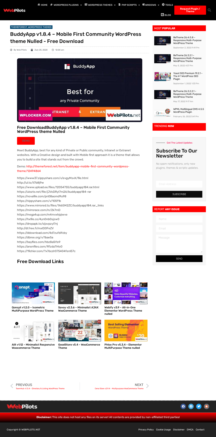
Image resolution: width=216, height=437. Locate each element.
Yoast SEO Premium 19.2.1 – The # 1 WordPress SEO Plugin (187, 76)
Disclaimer (178, 429)
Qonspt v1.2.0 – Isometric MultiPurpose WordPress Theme (32, 309)
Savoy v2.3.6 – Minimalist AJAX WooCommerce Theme (78, 309)
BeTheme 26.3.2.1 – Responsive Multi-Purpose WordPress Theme (187, 58)
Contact (200, 429)
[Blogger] (206, 406)
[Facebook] (183, 406)
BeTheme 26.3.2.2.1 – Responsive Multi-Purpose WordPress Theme (187, 94)
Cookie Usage (163, 429)
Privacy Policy (146, 429)
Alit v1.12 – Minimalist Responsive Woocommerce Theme (33, 346)
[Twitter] (198, 406)
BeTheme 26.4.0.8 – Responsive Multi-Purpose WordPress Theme (187, 40)
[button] (209, 10)
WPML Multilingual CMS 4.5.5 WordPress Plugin (188, 110)
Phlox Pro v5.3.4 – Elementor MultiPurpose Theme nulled (123, 346)
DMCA (190, 429)
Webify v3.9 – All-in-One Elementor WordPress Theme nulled (123, 310)
